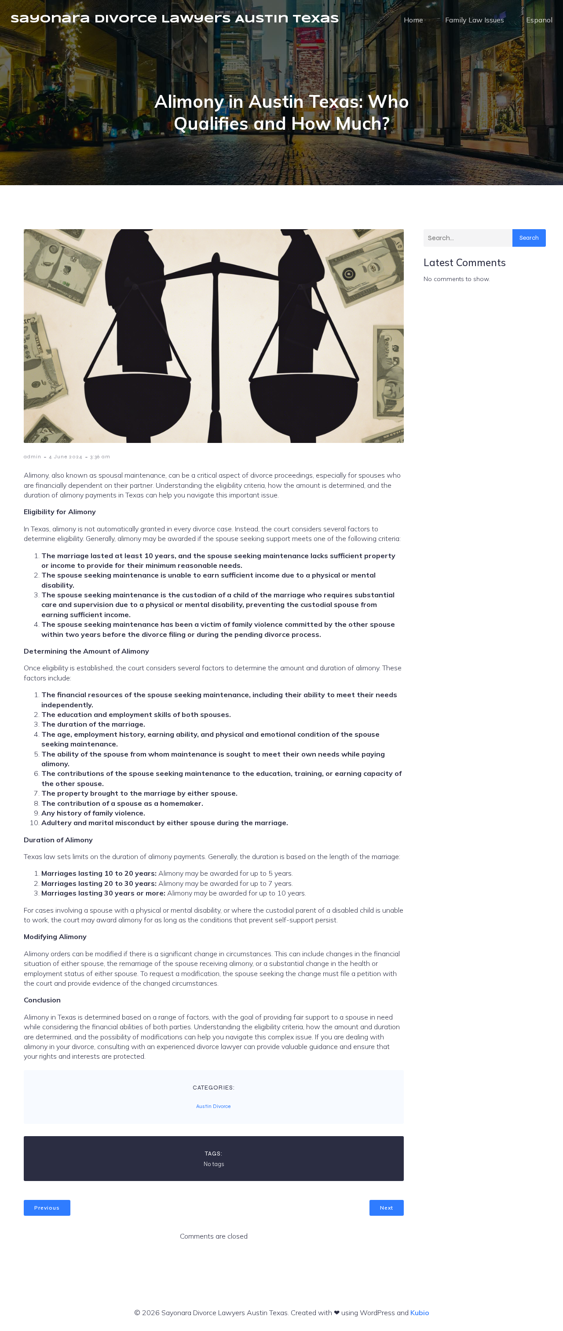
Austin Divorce (213, 1106)
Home (413, 19)
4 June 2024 (66, 456)
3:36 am (100, 456)
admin (32, 456)
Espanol (539, 19)
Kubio (419, 1312)
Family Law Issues (474, 19)
